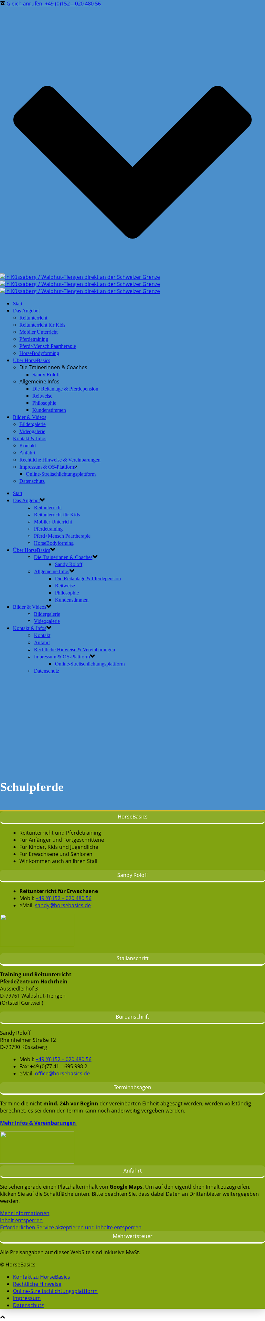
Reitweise (42, 396)
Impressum (27, 1298)
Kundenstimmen (49, 410)
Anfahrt (27, 452)
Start (17, 303)
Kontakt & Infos (29, 438)
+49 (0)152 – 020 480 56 (63, 898)
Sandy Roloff (46, 374)
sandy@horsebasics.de (63, 905)
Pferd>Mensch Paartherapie (47, 346)
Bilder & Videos (29, 417)
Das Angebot (26, 310)
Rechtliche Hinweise (37, 1283)
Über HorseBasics (31, 360)
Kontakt (27, 445)
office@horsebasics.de (62, 1073)
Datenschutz (32, 481)
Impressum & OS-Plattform (47, 467)
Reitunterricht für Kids (42, 325)
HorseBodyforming (39, 353)
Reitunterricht (33, 317)
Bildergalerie (32, 424)
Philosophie (44, 403)
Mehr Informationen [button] (24, 1213)
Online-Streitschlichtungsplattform (61, 474)
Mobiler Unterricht (38, 332)
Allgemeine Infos (51, 571)
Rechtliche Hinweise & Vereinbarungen (60, 459)
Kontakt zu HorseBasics (41, 1276)
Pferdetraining (33, 339)
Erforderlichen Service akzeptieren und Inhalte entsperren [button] (71, 1227)
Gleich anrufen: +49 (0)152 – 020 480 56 (53, 3)
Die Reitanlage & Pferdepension (65, 388)
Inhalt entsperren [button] (21, 1220)
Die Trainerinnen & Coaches (63, 557)
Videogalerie (32, 431)
